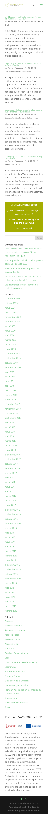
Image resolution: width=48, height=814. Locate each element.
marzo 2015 (10, 606)
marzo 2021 (10, 312)
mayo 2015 (10, 597)
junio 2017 (10, 482)
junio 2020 (10, 326)
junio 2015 (10, 592)
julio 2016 (9, 532)
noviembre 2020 (13, 317)
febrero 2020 (11, 344)
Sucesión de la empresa (28, 118)
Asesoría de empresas (15, 630)
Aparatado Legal (17, 807)
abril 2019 (9, 385)
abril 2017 (9, 491)
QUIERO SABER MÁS (24, 228)
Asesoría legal (11, 644)
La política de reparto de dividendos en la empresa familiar (23, 64)
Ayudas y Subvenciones (16, 653)
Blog (7, 657)
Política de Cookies (31, 810)
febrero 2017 (11, 500)
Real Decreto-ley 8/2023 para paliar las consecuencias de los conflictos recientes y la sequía (24, 252)
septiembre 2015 (13, 578)
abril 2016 (9, 546)
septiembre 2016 (13, 523)
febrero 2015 (11, 610)
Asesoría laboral (13, 639)
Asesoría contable (13, 625)
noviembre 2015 (13, 569)
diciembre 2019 (12, 353)
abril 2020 (9, 335)
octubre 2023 (11, 303)
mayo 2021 (10, 307)
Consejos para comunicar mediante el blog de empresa (23, 157)
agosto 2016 (11, 528)
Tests (7, 707)
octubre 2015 (11, 574)
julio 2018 (9, 422)
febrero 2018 (11, 445)
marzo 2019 (10, 390)
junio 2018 (10, 427)
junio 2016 (10, 537)
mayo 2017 (10, 486)
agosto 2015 (11, 583)
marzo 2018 (10, 440)
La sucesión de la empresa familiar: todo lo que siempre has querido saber (23, 111)
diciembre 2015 (12, 564)
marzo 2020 (10, 339)
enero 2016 (10, 560)
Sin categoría (11, 698)
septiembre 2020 (13, 321)
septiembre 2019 (13, 367)
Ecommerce (10, 666)
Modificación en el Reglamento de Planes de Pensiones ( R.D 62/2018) (23, 18)
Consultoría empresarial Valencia (18, 71)
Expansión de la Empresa (17, 680)
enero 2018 (10, 450)
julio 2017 (9, 477)
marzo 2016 (10, 551)
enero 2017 (10, 505)
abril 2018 (9, 436)
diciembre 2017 (12, 454)
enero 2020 (10, 349)
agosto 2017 (11, 473)
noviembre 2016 (13, 514)
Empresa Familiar (11, 118)
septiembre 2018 (13, 418)
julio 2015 (9, 587)
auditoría (9, 648)
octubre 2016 (11, 519)
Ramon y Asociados (15, 21)
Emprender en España (15, 671)
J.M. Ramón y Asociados (16, 685)
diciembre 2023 (12, 298)
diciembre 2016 (12, 509)
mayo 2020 (10, 330)
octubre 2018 (11, 413)
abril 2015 (9, 601)
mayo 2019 (10, 381)
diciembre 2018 (12, 404)
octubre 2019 (11, 362)
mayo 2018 (10, 431)
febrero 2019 (11, 395)
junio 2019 (10, 376)
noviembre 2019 (13, 358)
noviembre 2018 (13, 408)
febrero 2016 (11, 555)
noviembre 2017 (13, 459)
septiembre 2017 (13, 468)
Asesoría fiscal (12, 634)
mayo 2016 (10, 541)
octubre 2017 (11, 463)
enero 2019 (10, 399)
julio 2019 (9, 372)
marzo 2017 (10, 496)
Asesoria (9, 621)
